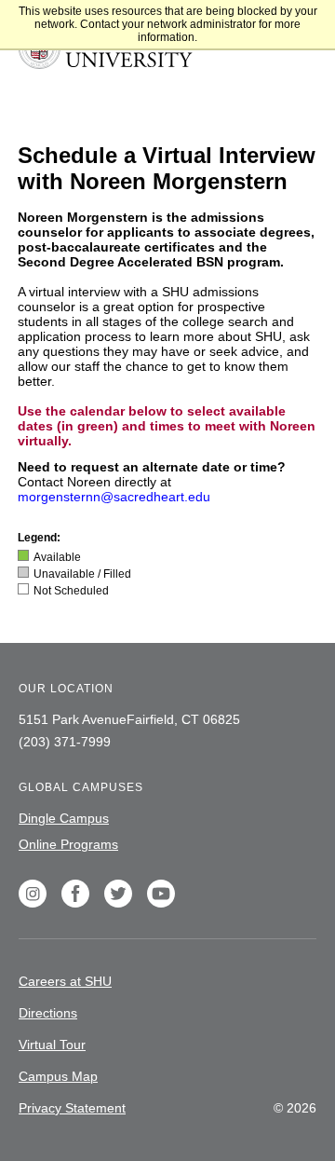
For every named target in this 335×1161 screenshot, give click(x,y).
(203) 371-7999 (65, 741)
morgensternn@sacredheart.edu (114, 496)
